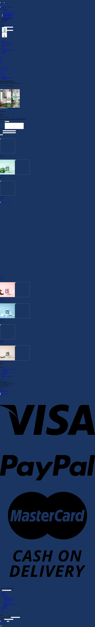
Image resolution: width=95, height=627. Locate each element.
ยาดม (3, 44)
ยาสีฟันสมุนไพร (4, 374)
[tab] (48, 76)
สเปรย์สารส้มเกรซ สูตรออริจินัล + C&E (6, 344)
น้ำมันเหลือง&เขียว (5, 372)
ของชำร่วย (3, 51)
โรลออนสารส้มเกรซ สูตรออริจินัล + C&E (6, 200)
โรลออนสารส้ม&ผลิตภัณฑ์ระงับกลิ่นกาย (8, 50)
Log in (8, 621)
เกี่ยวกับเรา (4, 8)
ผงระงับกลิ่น (4, 42)
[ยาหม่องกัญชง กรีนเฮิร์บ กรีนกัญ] (8, 15)
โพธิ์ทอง (1, 60)
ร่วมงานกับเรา (4, 22)
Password (2, 619)
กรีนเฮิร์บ (1, 56)
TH (2, 610)
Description (4, 76)
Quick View (2, 154)
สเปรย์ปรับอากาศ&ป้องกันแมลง (14, 25)
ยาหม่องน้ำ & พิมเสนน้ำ (6, 49)
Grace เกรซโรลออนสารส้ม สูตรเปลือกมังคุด (7, 302)
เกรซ (1, 58)
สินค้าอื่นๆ (3, 53)
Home (1, 9)
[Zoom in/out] (1, 625)
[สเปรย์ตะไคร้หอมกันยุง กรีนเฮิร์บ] (7, 16)
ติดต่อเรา (3, 23)
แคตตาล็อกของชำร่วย (3, 391)
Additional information (6, 77)
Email (1, 132)
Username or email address (5, 617)
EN (2, 611)
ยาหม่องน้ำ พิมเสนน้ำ (5, 371)
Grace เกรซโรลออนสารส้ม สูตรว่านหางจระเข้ (7, 179)
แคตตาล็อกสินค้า (3, 390)
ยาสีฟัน (3, 47)
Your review (2, 128)
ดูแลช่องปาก (2, 74)
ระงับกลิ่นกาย (2, 72)
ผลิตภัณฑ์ (3, 595)
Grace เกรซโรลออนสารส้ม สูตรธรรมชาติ (7, 323)
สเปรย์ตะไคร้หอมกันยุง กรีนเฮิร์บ (5, 280)
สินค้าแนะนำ (6, 10)
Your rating (2, 121)
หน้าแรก (3, 592)
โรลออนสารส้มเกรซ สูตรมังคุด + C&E (6, 158)
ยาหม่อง (3, 48)
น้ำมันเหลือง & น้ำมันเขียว (8, 14)
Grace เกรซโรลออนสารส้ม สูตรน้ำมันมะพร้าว (7, 365)
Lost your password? (3, 623)
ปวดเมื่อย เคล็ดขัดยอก (4, 68)
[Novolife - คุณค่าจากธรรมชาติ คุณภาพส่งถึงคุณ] (4, 2)
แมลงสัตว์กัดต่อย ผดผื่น (4, 70)
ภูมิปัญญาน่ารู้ (4, 606)
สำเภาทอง (1, 62)
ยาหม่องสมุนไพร (4, 370)
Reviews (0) (4, 79)
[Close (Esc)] (0, 625)
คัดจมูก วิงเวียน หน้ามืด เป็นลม (5, 66)
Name (1, 130)
